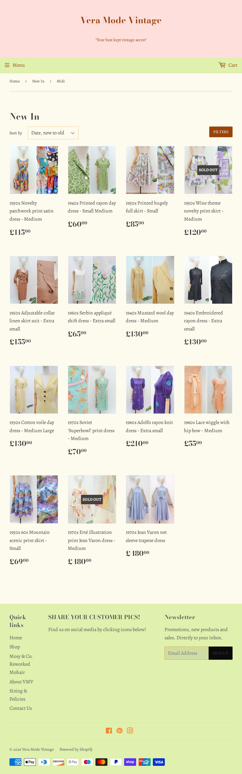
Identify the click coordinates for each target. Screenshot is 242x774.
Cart (232, 65)
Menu (19, 65)
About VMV (21, 681)
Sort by (15, 133)
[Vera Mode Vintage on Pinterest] (119, 731)
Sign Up (220, 653)
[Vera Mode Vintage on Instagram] (130, 731)
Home (14, 81)
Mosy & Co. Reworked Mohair (21, 664)
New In (38, 81)
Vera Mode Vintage (121, 20)
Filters (220, 131)
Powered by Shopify (76, 749)
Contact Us (20, 708)
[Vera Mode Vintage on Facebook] (109, 731)
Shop (14, 646)
